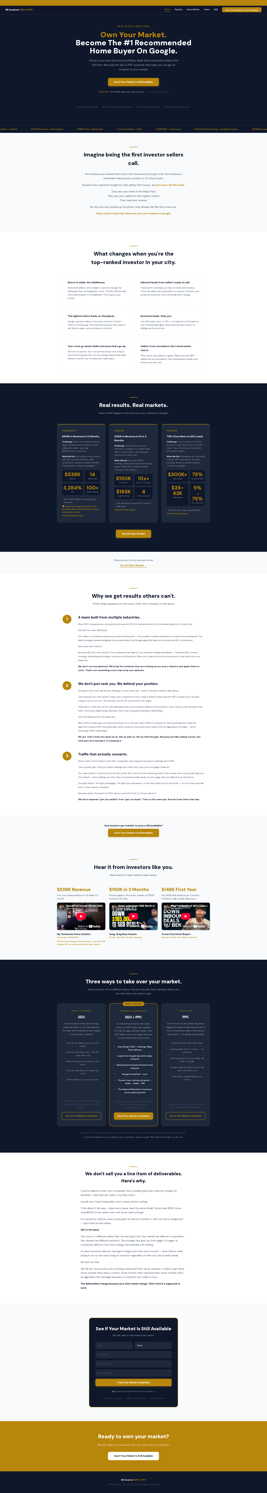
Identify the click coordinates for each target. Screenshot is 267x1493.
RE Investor (19, 9)
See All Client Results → (133, 565)
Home (167, 9)
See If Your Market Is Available (81, 1116)
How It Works (193, 9)
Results (178, 9)
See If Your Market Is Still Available (241, 10)
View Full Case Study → (73, 515)
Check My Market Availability (133, 1382)
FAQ (216, 9)
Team (206, 9)
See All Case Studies (133, 533)
